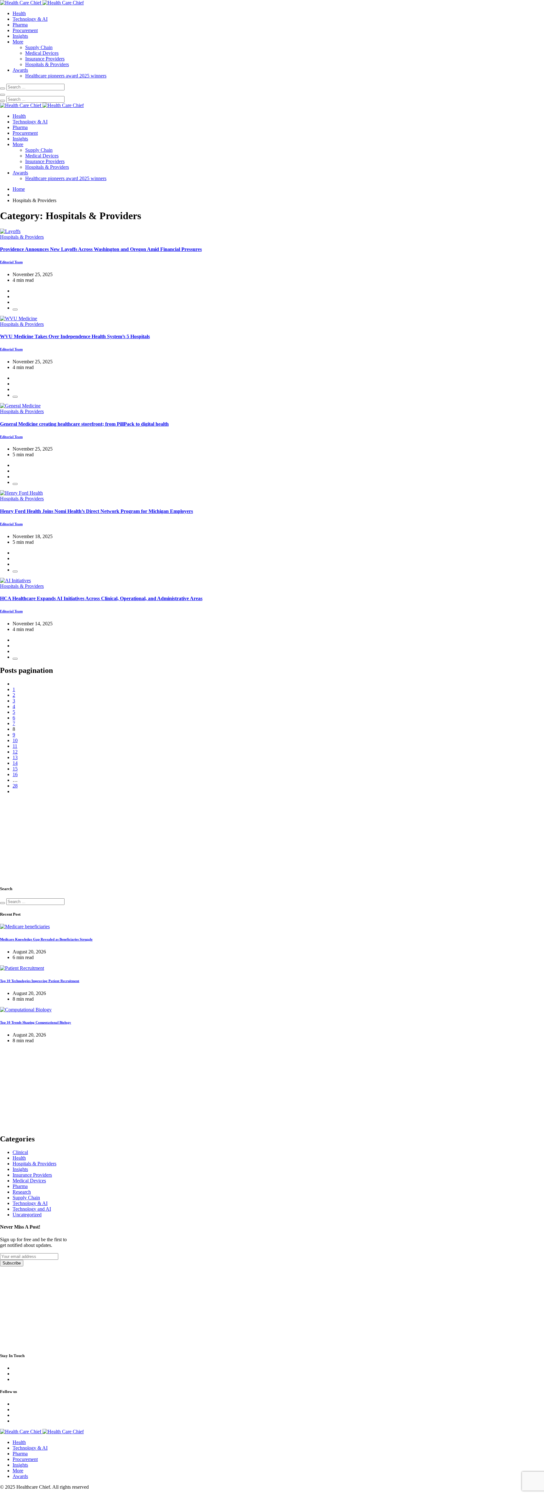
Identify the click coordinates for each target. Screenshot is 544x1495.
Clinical (20, 1152)
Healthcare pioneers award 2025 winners (65, 75)
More (18, 41)
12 (15, 751)
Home (19, 189)
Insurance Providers (45, 58)
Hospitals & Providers (47, 64)
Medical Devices (42, 53)
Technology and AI (32, 1209)
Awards (20, 70)
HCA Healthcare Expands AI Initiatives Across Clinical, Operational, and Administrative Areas (101, 598)
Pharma (20, 24)
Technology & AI (30, 19)
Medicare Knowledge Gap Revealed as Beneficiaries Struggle (46, 939)
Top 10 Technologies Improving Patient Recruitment (39, 981)
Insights (20, 36)
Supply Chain (39, 47)
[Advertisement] (47, 838)
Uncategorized (27, 1214)
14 (15, 763)
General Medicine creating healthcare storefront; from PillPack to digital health (84, 424)
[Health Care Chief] (42, 2)
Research (22, 1192)
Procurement (25, 30)
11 (15, 746)
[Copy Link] (15, 309)
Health (19, 13)
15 (15, 768)
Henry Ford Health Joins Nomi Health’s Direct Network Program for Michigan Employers (96, 511)
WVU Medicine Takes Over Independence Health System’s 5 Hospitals (75, 336)
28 (15, 785)
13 (15, 757)
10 (15, 740)
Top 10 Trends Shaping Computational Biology (35, 1022)
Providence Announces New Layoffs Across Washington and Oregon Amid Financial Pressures (101, 249)
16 (15, 774)
